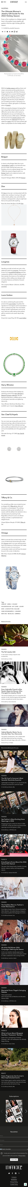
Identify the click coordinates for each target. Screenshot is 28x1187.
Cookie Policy (14, 1184)
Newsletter (14, 1179)
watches (4, 613)
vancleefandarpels (7, 611)
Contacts (14, 1177)
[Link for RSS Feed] (19, 1173)
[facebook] (5, 31)
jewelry (8, 105)
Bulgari (3, 173)
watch (9, 121)
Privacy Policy (22, 1155)
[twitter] (12, 31)
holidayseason (6, 606)
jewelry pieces (17, 117)
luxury (21, 606)
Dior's (5, 193)
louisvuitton (9, 609)
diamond (14, 119)
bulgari (16, 609)
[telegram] (17, 31)
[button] (26, 1111)
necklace (11, 613)
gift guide (15, 606)
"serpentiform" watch (7, 165)
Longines (15, 270)
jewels (9, 604)
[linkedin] (10, 31)
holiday (14, 604)
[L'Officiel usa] (14, 2)
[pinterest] (7, 31)
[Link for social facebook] (12, 1173)
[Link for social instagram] (15, 1173)
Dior (22, 203)
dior (2, 609)
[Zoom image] (14, 140)
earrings (17, 613)
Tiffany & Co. (13, 506)
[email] (2, 31)
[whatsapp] (14, 31)
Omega (6, 543)
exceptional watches (15, 272)
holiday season (10, 88)
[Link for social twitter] (9, 1173)
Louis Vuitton (12, 304)
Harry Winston (19, 406)
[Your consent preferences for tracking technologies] (25, 1184)
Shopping (4, 8)
